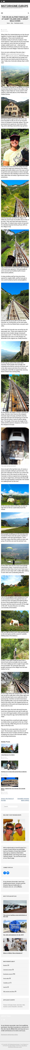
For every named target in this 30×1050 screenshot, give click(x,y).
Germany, (19, 1005)
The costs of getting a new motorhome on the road (15, 915)
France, (5, 1005)
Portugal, (10, 1005)
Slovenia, (20, 1006)
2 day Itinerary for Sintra (7, 755)
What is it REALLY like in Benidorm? (12, 953)
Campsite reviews (7, 969)
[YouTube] (4, 1)
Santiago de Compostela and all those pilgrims (14, 771)
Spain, (15, 1005)
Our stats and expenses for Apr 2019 (13, 935)
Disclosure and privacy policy (9, 1034)
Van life (5, 987)
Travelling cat (6, 982)
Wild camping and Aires (8, 991)
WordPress (24, 1045)
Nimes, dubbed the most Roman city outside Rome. (13, 789)
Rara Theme (12, 1045)
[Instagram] (1, 1)
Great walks (6, 978)
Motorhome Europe (14, 5)
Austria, (5, 1006)
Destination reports (7, 974)
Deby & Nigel (5, 31)
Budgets (5, 965)
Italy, (23, 1005)
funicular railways (13, 55)
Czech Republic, (12, 1006)
